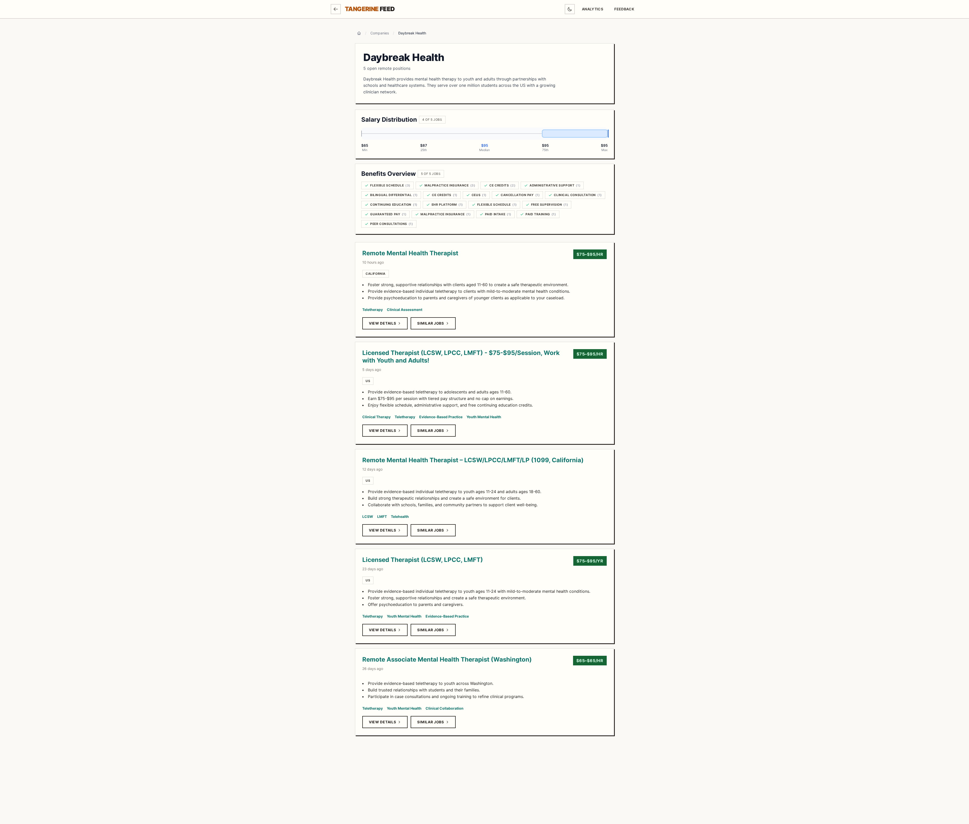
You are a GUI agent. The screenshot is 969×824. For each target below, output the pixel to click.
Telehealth (400, 516)
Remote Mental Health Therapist (410, 253)
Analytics (592, 9)
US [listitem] (368, 381)
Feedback (626, 10)
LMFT (382, 516)
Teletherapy (372, 309)
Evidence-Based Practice (440, 417)
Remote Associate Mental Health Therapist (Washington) (447, 659)
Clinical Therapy (376, 417)
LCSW (367, 516)
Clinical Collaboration (445, 708)
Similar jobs (430, 323)
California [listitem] (376, 274)
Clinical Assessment (404, 309)
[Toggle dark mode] (570, 9)
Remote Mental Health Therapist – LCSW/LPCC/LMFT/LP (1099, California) (473, 460)
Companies (379, 33)
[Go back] (336, 9)
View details (382, 323)
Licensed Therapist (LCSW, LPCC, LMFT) (422, 559)
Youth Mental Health (484, 417)
